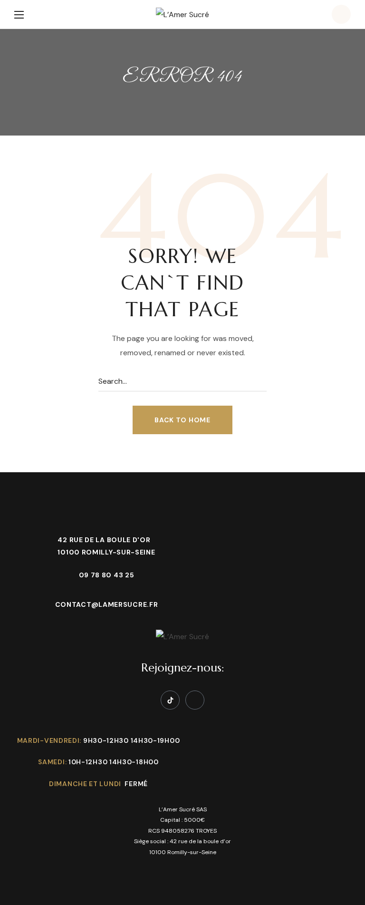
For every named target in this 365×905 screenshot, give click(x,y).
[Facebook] (194, 700)
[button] (341, 14)
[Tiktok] (170, 700)
